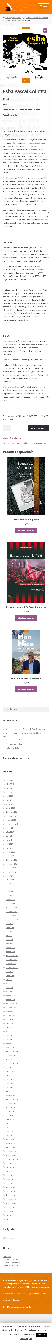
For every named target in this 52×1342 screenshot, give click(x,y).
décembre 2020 (12, 1051)
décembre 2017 (12, 1195)
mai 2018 (9, 1175)
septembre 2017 (12, 1207)
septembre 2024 (12, 872)
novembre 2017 (11, 1199)
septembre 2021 (12, 1015)
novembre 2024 (11, 864)
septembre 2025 (12, 824)
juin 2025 (9, 836)
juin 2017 (9, 1219)
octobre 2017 (11, 1203)
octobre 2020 (11, 1059)
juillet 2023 (10, 928)
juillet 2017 (10, 1215)
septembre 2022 (12, 967)
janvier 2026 (10, 808)
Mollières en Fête (12, 748)
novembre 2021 (11, 1007)
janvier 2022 (10, 999)
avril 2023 (9, 940)
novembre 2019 (11, 1103)
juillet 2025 (10, 832)
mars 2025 (9, 848)
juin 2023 (9, 932)
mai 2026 (9, 792)
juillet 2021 (10, 1023)
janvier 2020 (10, 1095)
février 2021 (10, 1043)
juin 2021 (9, 1027)
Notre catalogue (18, 17)
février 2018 (10, 1187)
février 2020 (10, 1091)
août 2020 (9, 1067)
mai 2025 (9, 840)
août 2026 (9, 780)
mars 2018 (9, 1183)
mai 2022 (9, 983)
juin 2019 (9, 1123)
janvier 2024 (10, 904)
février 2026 (10, 804)
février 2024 (10, 900)
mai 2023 (9, 936)
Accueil (8, 17)
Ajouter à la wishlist (12, 438)
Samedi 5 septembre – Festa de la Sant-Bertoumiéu (25, 729)
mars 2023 (9, 944)
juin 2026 (9, 788)
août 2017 (9, 1211)
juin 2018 (9, 1171)
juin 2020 (9, 1075)
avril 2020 (9, 1083)
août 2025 (9, 828)
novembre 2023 (11, 912)
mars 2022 (9, 991)
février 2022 (10, 995)
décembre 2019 (12, 1099)
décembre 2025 (12, 812)
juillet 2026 (10, 784)
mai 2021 (9, 1031)
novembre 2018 (11, 1151)
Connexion (7, 1256)
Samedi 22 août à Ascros (15, 740)
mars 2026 (9, 800)
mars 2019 (9, 1135)
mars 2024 (9, 896)
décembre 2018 (12, 1147)
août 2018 (9, 1163)
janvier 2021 (10, 1047)
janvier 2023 (10, 952)
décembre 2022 (12, 955)
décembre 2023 (12, 908)
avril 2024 (9, 892)
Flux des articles (11, 1259)
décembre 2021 (12, 1003)
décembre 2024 (12, 860)
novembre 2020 (11, 1055)
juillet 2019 (10, 1119)
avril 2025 (9, 844)
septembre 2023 (12, 920)
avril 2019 (9, 1131)
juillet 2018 (10, 1167)
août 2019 (9, 1115)
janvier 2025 (10, 856)
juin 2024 (9, 884)
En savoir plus (26, 1338)
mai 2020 (9, 1079)
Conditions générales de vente (17, 1307)
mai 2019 (9, 1127)
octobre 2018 (11, 1155)
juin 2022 (9, 979)
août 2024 (9, 876)
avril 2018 (9, 1179)
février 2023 (10, 948)
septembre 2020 (12, 1063)
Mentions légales (11, 1300)
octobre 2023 (11, 916)
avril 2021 (9, 1035)
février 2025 (10, 852)
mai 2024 (9, 888)
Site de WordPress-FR (11, 1265)
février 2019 (10, 1139)
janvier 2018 (10, 1191)
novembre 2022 (11, 960)
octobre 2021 (11, 1011)
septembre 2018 (12, 1159)
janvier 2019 (10, 1143)
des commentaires (12, 1262)
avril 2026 (9, 796)
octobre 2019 (11, 1107)
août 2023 (9, 924)
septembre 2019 (12, 1111)
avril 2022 (9, 987)
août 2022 (9, 972)
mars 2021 (9, 1039)
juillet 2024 (10, 880)
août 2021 (9, 1019)
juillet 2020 (10, 1071)
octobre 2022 (11, 964)
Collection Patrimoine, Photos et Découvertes (29, 443)
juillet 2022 (10, 976)
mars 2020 (9, 1087)
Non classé (9, 1238)
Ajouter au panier (38, 428)
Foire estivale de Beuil (14, 744)
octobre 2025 (11, 820)
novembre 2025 (11, 816)
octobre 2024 (11, 868)
